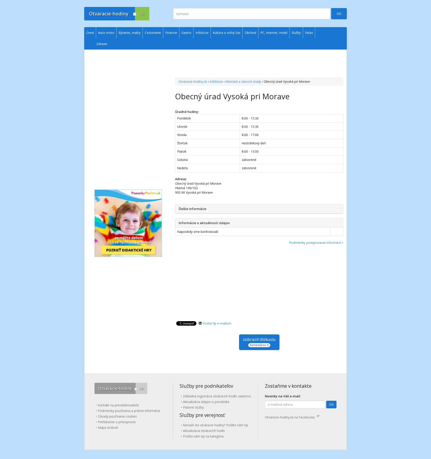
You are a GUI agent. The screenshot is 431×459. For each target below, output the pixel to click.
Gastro (186, 32)
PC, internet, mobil (273, 32)
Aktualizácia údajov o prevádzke (206, 402)
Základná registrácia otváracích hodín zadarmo (217, 396)
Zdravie (101, 44)
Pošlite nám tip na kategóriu (203, 436)
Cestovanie (153, 32)
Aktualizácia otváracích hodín (204, 431)
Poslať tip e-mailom (217, 323)
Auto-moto (106, 32)
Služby (296, 32)
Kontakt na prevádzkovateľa (118, 405)
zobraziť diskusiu (259, 342)
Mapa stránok (108, 427)
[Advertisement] (259, 58)
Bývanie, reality (130, 32)
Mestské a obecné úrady (243, 81)
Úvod (90, 32)
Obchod (250, 32)
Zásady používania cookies (117, 416)
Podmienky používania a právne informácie (129, 411)
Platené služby (193, 407)
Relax (309, 32)
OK (339, 13)
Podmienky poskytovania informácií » (316, 242)
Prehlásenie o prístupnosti (117, 422)
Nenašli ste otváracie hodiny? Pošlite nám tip (215, 425)
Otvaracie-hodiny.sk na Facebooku (291, 417)
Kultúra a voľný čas (226, 32)
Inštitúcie (216, 81)
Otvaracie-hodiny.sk (192, 81)
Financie (171, 32)
